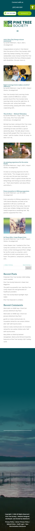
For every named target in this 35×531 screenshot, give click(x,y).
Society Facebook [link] (10, 359)
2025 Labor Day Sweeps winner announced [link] (14, 40)
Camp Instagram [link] (10, 366)
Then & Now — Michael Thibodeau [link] (15, 113)
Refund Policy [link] (11, 524)
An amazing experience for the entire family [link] (16, 163)
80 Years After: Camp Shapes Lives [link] (15, 237)
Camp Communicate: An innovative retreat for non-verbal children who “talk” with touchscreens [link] (17, 321)
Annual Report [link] (9, 395)
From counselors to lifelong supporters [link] (16, 191)
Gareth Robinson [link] (10, 43)
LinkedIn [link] (7, 368)
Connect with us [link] (17, 2)
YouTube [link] (7, 371)
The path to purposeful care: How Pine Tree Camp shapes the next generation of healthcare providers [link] (17, 289)
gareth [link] (6, 319)
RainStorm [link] (26, 519)
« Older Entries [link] (8, 265)
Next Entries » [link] (27, 265)
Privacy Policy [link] (9, 522)
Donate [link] (24, 13)
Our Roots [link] (8, 397)
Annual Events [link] (9, 421)
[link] (32, 7)
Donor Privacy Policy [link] (22, 522)
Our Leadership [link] (10, 400)
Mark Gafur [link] (7, 308)
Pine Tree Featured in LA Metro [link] (13, 300)
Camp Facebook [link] (10, 364)
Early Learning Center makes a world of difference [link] (16, 85)
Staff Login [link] (20, 524)
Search (28, 268)
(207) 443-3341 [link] (9, 382)
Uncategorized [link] (8, 45)
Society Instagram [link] (11, 361)
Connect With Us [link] (10, 384)
